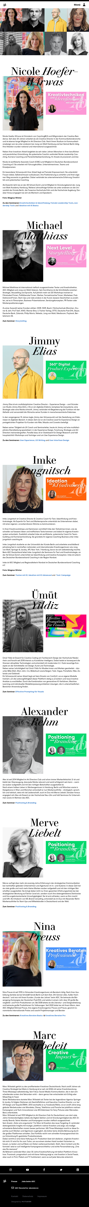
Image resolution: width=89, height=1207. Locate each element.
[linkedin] (78, 1170)
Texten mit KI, (22, 575)
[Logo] (37, 4)
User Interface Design (59, 440)
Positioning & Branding (26, 803)
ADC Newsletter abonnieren (26, 1188)
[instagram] (11, 1170)
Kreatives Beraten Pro (55, 1015)
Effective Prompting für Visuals (30, 692)
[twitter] (61, 1170)
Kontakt (14, 1196)
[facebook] (44, 1170)
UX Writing (40, 440)
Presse (14, 1181)
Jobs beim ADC (28, 1181)
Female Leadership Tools (62, 203)
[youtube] (27, 1170)
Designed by (16, 1201)
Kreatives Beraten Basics (31, 1015)
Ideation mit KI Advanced (40, 575)
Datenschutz (27, 1196)
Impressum (42, 1196)
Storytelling (21, 321)
